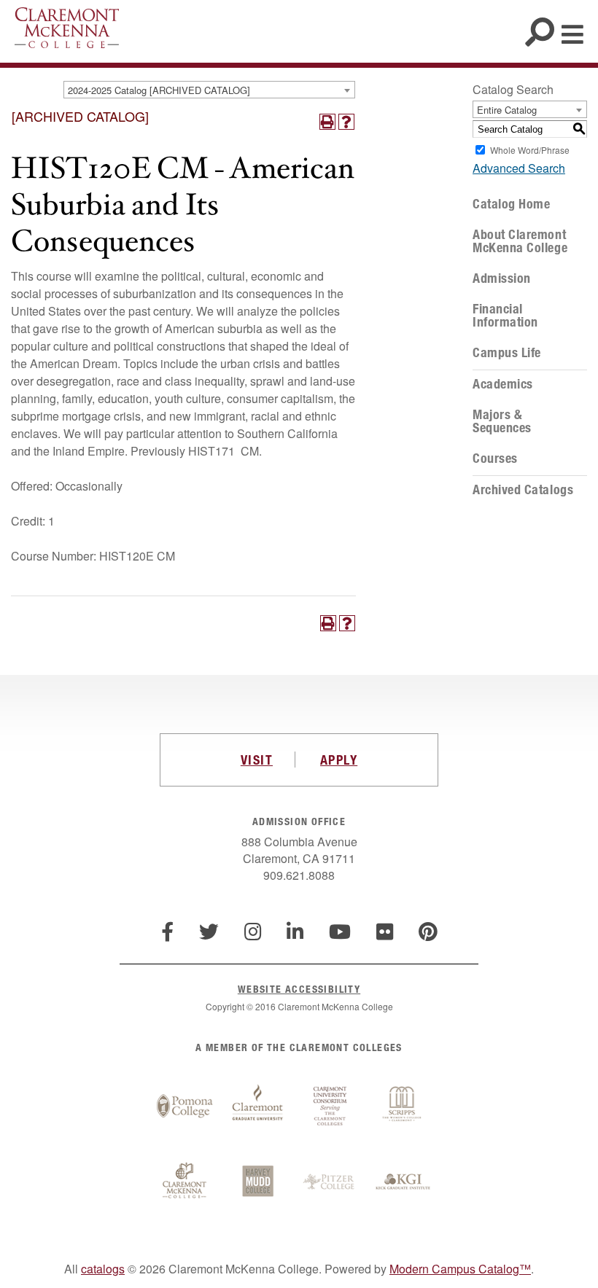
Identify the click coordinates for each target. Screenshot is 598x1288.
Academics (503, 384)
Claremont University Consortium (330, 1106)
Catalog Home (511, 204)
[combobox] (209, 89)
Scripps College (403, 1106)
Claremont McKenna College (67, 27)
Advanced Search (519, 168)
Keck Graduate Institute (403, 1182)
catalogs (103, 1268)
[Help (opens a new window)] (346, 122)
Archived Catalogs (523, 490)
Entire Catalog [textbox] (507, 110)
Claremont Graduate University (257, 1106)
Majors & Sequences (502, 421)
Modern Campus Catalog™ (460, 1268)
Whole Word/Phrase (530, 150)
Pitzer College (330, 1182)
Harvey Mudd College (257, 1182)
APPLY (338, 760)
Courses (495, 458)
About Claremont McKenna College (520, 241)
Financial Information (505, 315)
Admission (502, 278)
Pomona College (184, 1106)
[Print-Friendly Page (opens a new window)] (327, 122)
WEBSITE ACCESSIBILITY (299, 989)
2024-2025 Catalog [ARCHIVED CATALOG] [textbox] (159, 90)
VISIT (257, 760)
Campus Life (507, 353)
